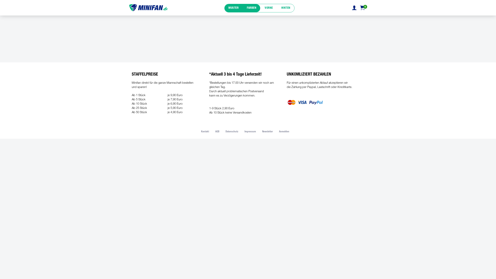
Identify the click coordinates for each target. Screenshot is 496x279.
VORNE (269, 8)
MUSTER (233, 8)
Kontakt (205, 132)
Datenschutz (232, 132)
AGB (217, 132)
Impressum (250, 132)
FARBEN (251, 8)
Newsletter (267, 132)
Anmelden (284, 132)
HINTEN (285, 8)
